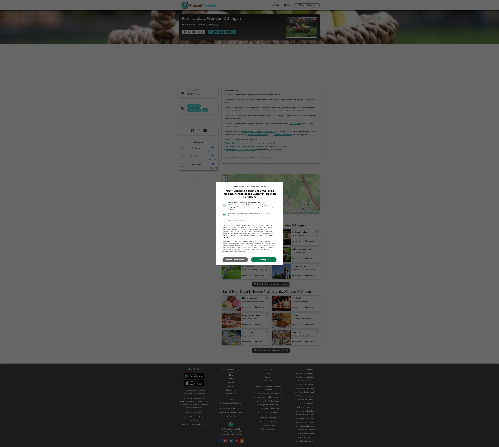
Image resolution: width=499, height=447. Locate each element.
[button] (249, 221)
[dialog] (249, 223)
